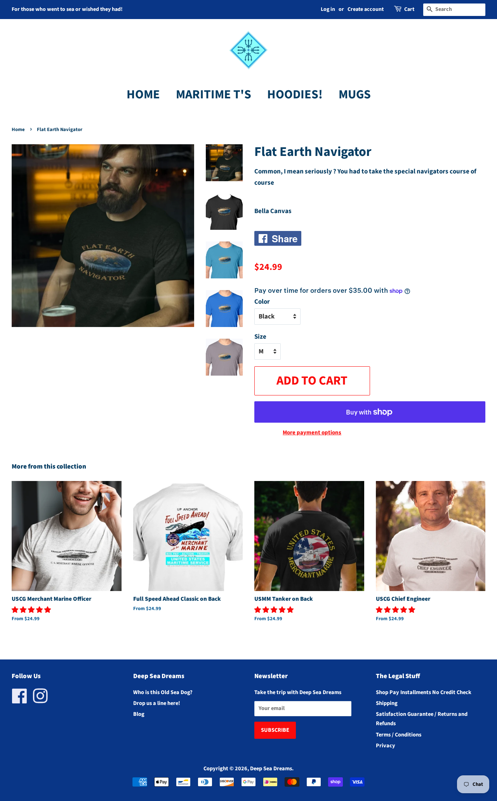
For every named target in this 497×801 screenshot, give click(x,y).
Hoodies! (295, 94)
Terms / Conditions (398, 735)
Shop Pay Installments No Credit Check (423, 692)
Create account (366, 9)
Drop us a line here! (156, 703)
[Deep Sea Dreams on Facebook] (20, 700)
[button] (32, 610)
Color (262, 301)
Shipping (387, 703)
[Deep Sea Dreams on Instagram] (40, 700)
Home (143, 94)
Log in (328, 9)
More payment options (312, 432)
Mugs (355, 94)
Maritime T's (213, 94)
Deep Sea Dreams (271, 768)
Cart (409, 9)
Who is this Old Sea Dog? (163, 692)
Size (260, 336)
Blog (138, 714)
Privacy (385, 746)
